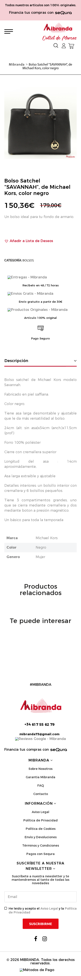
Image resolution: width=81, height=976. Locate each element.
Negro (41, 547)
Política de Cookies (41, 829)
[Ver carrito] (71, 46)
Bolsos (28, 260)
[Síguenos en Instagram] (44, 939)
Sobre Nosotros (40, 769)
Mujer (40, 557)
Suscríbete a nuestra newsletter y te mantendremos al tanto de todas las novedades (40, 879)
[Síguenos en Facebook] (35, 939)
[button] (28, 241)
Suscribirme (40, 924)
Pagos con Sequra (40, 854)
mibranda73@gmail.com (39, 734)
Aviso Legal (40, 812)
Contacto (40, 794)
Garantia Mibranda (40, 777)
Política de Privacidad (40, 820)
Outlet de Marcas (60, 38)
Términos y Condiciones (40, 845)
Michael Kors (47, 538)
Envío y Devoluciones (41, 837)
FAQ (40, 785)
